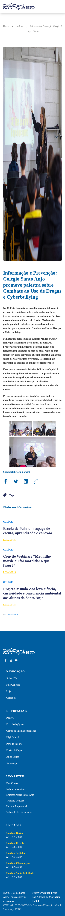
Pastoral (10, 717)
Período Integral (14, 743)
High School (12, 737)
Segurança (11, 763)
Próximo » (14, 614)
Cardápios (11, 697)
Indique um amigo (15, 789)
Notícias (19, 26)
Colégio (8, 522)
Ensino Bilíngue (14, 750)
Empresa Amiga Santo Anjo (20, 794)
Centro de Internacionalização (21, 730)
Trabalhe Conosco (15, 800)
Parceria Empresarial (16, 806)
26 (9, 614)
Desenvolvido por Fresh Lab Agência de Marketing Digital (46, 896)
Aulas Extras (12, 756)
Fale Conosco (13, 684)
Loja (8, 691)
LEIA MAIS (9, 539)
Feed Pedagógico (15, 724)
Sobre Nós (11, 678)
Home (6, 26)
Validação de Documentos (19, 812)
